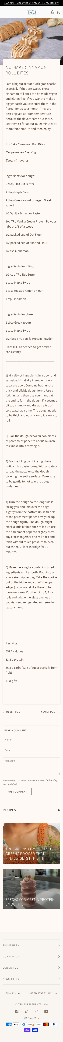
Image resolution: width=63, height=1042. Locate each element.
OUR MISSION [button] (11, 956)
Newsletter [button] (11, 979)
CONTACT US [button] (10, 967)
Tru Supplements (29, 1004)
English (11, 993)
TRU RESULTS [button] (11, 945)
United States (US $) (41, 993)
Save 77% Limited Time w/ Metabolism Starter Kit (31, 3)
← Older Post (12, 711)
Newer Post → (50, 711)
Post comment (17, 791)
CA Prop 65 (32, 1018)
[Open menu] (8, 12)
